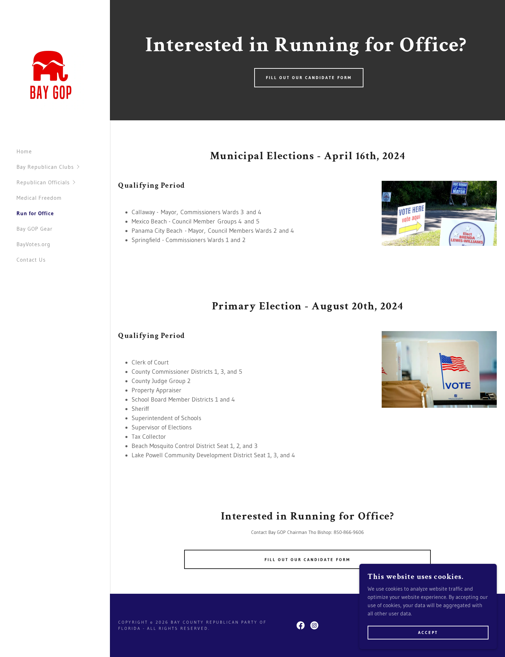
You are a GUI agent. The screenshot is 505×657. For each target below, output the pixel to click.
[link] (50, 74)
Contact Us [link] (31, 259)
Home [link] (24, 151)
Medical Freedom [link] (39, 197)
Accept (428, 632)
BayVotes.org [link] (33, 244)
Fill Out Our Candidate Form (309, 77)
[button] (63, 167)
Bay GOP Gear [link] (34, 228)
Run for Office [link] (35, 213)
